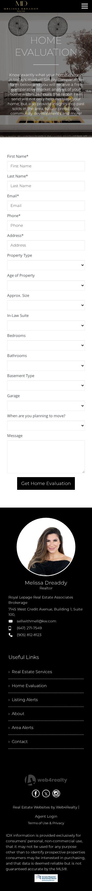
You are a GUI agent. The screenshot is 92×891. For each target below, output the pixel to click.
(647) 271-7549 (29, 628)
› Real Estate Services (30, 671)
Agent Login (46, 816)
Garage (13, 395)
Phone (13, 215)
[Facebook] (36, 793)
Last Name (17, 176)
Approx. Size (18, 295)
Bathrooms (17, 355)
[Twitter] (46, 793)
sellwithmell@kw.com (36, 621)
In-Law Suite (18, 315)
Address (15, 235)
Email (13, 195)
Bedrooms (16, 335)
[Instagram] (56, 793)
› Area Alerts (20, 727)
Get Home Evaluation (46, 483)
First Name (17, 156)
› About (16, 713)
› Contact (18, 741)
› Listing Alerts (23, 699)
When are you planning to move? (36, 415)
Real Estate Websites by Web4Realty (45, 807)
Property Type (19, 255)
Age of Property (21, 275)
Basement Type (20, 375)
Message (14, 435)
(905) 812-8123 (29, 635)
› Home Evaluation (27, 685)
